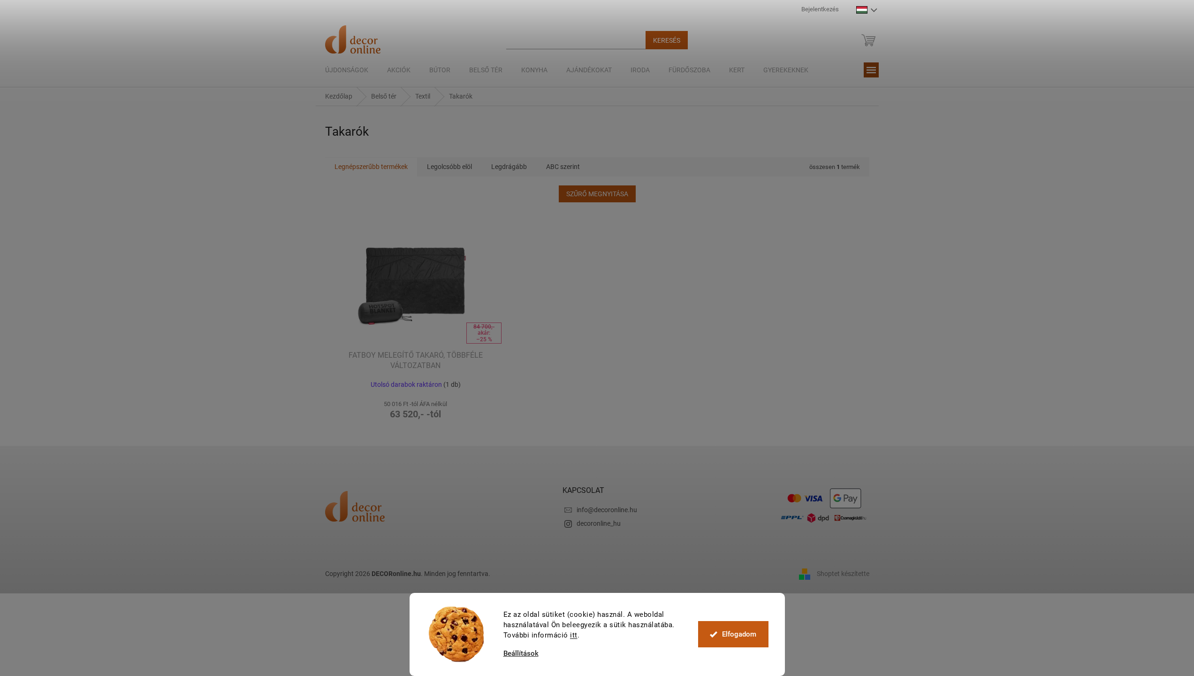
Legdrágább (509, 166)
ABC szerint (563, 166)
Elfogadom (739, 634)
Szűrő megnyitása (597, 194)
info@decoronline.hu (607, 510)
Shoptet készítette (843, 573)
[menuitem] (347, 69)
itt (574, 635)
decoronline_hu (599, 523)
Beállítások (521, 653)
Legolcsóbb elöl (449, 166)
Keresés (666, 40)
